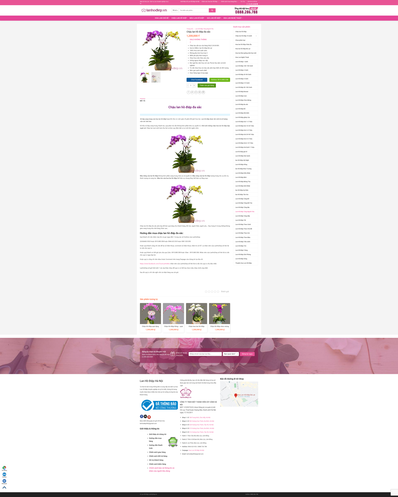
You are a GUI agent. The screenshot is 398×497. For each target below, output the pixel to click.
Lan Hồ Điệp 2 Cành (241, 70)
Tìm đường (4, 470)
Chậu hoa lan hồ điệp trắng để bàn (196, 327)
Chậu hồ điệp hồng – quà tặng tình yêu (173, 327)
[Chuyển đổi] (256, 36)
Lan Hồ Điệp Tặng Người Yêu (244, 211)
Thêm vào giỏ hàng (207, 85)
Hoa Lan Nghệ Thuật (232, 18)
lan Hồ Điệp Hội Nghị (242, 160)
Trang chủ (190, 29)
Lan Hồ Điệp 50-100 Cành (243, 87)
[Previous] (143, 48)
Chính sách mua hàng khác (229, 1)
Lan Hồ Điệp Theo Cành (243, 224)
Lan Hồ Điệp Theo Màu (242, 237)
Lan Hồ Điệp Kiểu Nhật (242, 173)
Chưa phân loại (240, 40)
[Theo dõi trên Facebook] (247, 4)
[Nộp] (212, 10)
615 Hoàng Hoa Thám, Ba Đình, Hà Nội (201, 428)
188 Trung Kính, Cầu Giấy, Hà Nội (199, 417)
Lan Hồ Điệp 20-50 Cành (243, 74)
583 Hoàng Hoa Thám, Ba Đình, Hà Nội (201, 421)
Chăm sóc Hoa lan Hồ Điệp (209, 1)
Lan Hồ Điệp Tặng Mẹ (242, 207)
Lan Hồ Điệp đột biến (242, 113)
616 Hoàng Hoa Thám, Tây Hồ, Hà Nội (201, 432)
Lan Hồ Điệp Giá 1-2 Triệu (243, 121)
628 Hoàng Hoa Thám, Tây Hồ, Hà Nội (201, 425)
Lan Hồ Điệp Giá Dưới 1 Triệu (244, 147)
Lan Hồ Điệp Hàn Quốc (242, 156)
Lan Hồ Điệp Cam (241, 96)
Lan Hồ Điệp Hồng (241, 164)
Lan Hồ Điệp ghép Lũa (242, 117)
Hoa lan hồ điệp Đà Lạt (242, 49)
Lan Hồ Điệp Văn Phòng (243, 254)
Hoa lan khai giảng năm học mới (245, 53)
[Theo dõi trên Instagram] (249, 4)
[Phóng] (143, 68)
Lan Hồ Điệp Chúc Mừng (243, 100)
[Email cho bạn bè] (196, 92)
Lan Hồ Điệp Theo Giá (242, 233)
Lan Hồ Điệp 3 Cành (241, 79)
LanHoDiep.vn (153, 494)
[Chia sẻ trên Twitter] (192, 92)
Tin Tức (242, 1)
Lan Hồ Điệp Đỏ (240, 109)
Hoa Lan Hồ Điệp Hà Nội (196, 450)
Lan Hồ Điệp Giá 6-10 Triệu (244, 143)
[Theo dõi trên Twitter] (251, 4)
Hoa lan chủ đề (162, 18)
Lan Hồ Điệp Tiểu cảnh (242, 241)
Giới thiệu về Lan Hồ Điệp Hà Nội (189, 1)
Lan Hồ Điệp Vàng (241, 259)
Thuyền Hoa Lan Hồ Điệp (243, 263)
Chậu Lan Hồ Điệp (179, 18)
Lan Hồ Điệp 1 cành (241, 61)
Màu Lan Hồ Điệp (197, 18)
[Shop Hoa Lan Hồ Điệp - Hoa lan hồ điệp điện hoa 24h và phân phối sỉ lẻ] (154, 10)
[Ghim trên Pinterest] (199, 92)
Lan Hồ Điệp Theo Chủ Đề (243, 229)
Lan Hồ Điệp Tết (240, 220)
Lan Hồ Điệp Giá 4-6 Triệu (243, 139)
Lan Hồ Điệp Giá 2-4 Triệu (243, 130)
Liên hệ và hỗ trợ (252, 1)
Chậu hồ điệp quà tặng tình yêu (150, 327)
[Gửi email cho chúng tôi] (253, 4)
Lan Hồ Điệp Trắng (241, 250)
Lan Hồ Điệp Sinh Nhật (242, 186)
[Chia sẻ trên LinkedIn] (203, 92)
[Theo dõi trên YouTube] (257, 4)
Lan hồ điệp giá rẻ (241, 151)
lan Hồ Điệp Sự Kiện (241, 190)
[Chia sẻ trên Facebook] (188, 92)
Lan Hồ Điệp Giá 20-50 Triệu (244, 134)
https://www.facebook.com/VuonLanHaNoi (155, 264)
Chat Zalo (4, 477)
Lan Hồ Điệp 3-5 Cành (242, 83)
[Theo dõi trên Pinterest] (255, 4)
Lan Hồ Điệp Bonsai (241, 91)
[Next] (180, 48)
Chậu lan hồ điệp (240, 31)
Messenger (4, 483)
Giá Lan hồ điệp (214, 18)
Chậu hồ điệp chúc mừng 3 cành (219, 327)
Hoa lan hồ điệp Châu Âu (243, 44)
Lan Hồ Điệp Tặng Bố (242, 199)
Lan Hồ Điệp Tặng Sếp (242, 216)
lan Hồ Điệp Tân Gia (241, 194)
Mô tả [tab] (142, 101)
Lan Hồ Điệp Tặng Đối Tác (243, 203)
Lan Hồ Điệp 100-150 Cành (244, 66)
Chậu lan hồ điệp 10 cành (243, 36)
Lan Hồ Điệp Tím (240, 246)
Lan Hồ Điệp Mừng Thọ (242, 181)
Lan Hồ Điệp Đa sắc (241, 104)
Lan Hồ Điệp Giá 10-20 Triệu (244, 126)
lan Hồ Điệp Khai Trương (243, 169)
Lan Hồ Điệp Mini (241, 177)
